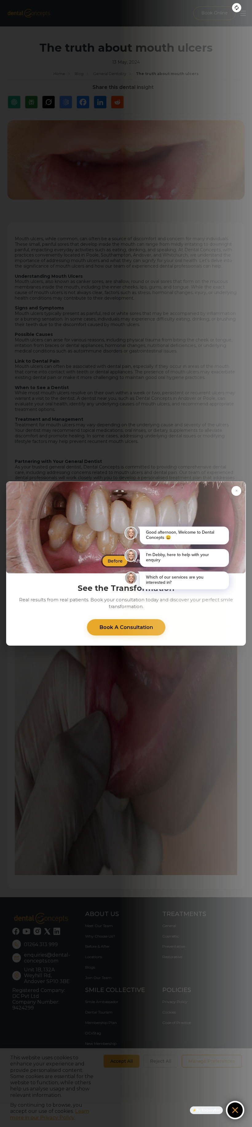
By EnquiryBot (208, 1110)
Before (115, 561)
